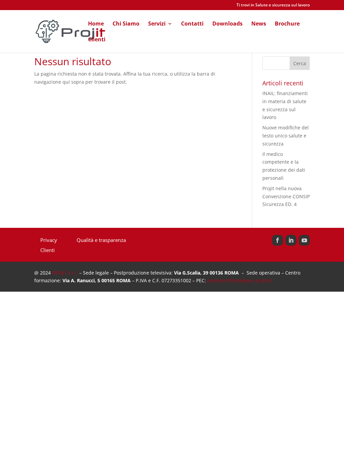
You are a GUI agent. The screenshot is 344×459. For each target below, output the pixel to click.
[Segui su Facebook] (277, 240)
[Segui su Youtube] (304, 240)
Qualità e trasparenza (101, 240)
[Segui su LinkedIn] (291, 240)
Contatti (192, 24)
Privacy (48, 240)
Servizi (157, 24)
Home (96, 24)
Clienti (96, 40)
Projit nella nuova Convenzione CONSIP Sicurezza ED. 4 (286, 196)
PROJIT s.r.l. (65, 272)
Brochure (287, 24)
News (258, 24)
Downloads (227, 24)
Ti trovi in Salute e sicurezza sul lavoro (273, 5)
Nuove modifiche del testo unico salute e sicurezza (285, 135)
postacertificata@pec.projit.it (239, 280)
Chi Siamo (126, 24)
